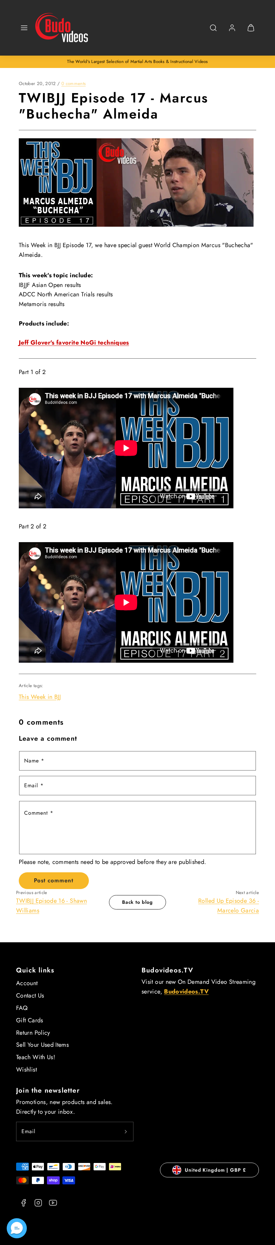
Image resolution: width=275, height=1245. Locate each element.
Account (27, 983)
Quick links (35, 970)
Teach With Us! (35, 1057)
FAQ (22, 1008)
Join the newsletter (48, 1090)
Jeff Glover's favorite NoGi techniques (74, 342)
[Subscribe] (125, 1131)
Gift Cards (29, 1020)
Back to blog (137, 902)
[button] (24, 28)
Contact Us (30, 995)
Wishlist (26, 1069)
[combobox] (213, 31)
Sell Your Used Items (42, 1044)
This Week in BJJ (40, 696)
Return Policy (33, 1032)
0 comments (73, 83)
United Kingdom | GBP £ (215, 1170)
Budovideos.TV (168, 970)
